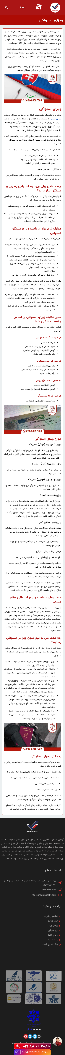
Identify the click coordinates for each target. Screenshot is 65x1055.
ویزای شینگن (55, 119)
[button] (22, 7)
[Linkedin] (30, 1036)
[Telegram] (34, 1036)
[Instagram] (39, 1036)
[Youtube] (25, 1036)
